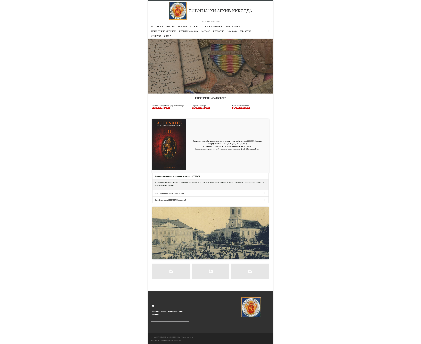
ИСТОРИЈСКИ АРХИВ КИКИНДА (168, 337)
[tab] (210, 176)
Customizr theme (176, 340)
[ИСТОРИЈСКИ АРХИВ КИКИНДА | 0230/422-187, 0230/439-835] (210, 10)
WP (159, 340)
